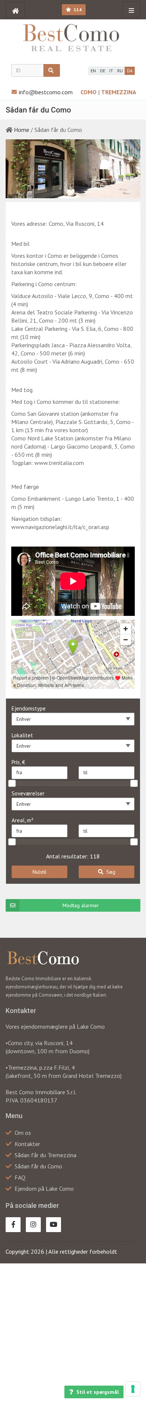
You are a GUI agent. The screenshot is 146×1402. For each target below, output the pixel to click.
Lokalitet (22, 735)
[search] (51, 70)
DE (102, 70)
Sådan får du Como (38, 1166)
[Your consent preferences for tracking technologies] (133, 1389)
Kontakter (27, 1144)
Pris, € (18, 762)
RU (120, 70)
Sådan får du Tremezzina (45, 1155)
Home (21, 129)
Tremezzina (118, 92)
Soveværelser (28, 793)
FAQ (20, 1177)
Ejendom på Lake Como (44, 1188)
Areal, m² (22, 820)
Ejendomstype (29, 708)
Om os (23, 1132)
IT (111, 70)
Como (89, 92)
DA (130, 70)
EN (93, 70)
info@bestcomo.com (46, 92)
